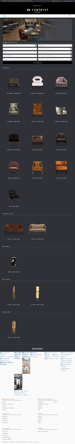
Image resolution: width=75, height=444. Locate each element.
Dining (40, 406)
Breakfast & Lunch (43, 404)
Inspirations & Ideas (8, 408)
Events (4, 410)
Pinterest (5, 420)
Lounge (40, 408)
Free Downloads (6, 439)
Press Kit (5, 435)
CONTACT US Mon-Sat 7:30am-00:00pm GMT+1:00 (16, 1)
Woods (39, 420)
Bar (39, 410)
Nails (39, 422)
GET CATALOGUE (37, 62)
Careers (4, 406)
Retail (55, 402)
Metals (40, 418)
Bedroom (40, 402)
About (3, 402)
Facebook (4, 416)
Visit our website (43, 431)
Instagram (5, 422)
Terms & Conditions (8, 404)
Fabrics (40, 416)
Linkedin (4, 418)
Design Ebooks (6, 437)
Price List (57, 1)
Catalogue (69, 1)
